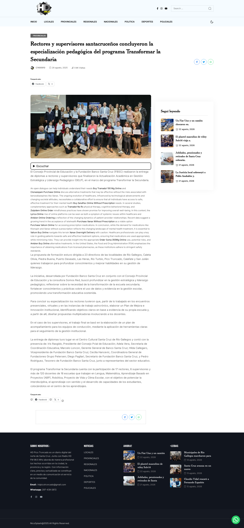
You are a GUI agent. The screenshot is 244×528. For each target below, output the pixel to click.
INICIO (33, 21)
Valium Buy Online (39, 232)
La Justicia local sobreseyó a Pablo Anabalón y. (190, 174)
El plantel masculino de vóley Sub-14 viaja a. (191, 138)
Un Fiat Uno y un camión (151, 453)
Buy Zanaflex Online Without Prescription (94, 203)
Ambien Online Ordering (42, 217)
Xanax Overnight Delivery (82, 232)
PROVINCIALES (68, 21)
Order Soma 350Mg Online (113, 239)
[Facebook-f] (31, 497)
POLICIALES (166, 21)
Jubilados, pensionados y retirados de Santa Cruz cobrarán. (189, 156)
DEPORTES (147, 21)
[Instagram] (36, 497)
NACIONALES (111, 21)
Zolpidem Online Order (41, 210)
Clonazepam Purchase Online (45, 192)
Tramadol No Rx (75, 206)
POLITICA (130, 21)
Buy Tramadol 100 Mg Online (107, 188)
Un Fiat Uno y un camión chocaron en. (189, 122)
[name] (44, 8)
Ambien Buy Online (40, 243)
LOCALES (49, 21)
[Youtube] (41, 497)
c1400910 (40, 67)
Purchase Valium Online (42, 225)
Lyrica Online (36, 214)
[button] (236, 520)
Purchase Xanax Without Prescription (96, 221)
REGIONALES (90, 21)
